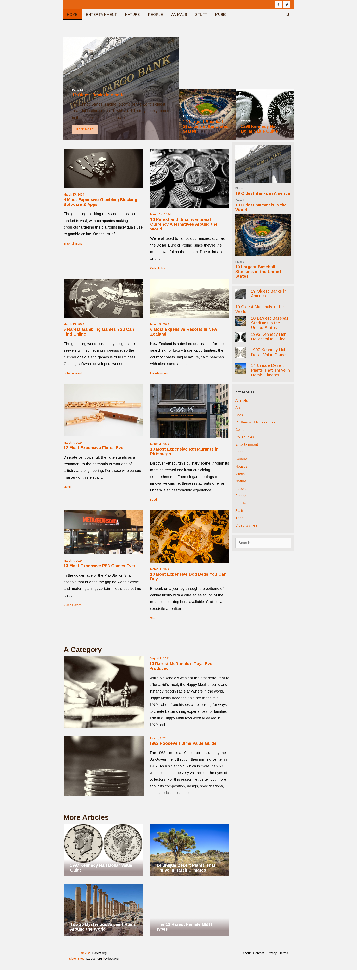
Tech (239, 518)
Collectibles (157, 268)
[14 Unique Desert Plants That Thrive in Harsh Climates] (189, 873)
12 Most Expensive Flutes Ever (94, 447)
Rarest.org (99, 953)
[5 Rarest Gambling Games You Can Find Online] (103, 315)
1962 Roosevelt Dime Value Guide (183, 743)
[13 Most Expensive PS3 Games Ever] (103, 551)
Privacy (271, 953)
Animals (179, 15)
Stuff (201, 15)
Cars (239, 415)
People (155, 15)
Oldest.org (111, 958)
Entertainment (101, 15)
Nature (132, 15)
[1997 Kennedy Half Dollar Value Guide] (103, 860)
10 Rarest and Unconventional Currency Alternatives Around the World (184, 224)
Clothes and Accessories (255, 422)
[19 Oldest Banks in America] (120, 137)
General (241, 459)
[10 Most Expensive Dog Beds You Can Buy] (189, 559)
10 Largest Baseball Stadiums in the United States (258, 271)
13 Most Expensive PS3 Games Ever (100, 565)
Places (239, 188)
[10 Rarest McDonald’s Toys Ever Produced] (104, 692)
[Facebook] (278, 4)
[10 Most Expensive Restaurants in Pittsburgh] (189, 434)
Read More (85, 129)
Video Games (73, 605)
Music (221, 15)
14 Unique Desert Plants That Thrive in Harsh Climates (270, 370)
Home (72, 15)
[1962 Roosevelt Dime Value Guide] (104, 766)
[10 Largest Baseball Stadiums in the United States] (207, 137)
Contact (258, 953)
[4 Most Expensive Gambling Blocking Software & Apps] (103, 185)
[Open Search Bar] (287, 14)
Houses (241, 466)
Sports (240, 503)
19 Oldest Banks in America (262, 193)
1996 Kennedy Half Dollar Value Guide (268, 336)
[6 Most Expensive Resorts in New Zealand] (189, 315)
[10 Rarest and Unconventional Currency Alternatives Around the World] (189, 205)
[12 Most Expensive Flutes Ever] (103, 433)
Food (153, 499)
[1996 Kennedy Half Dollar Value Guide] (265, 137)
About (247, 953)
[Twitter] (286, 4)
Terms (283, 953)
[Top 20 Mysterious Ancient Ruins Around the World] (103, 932)
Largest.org (94, 958)
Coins (239, 430)
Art (237, 408)
